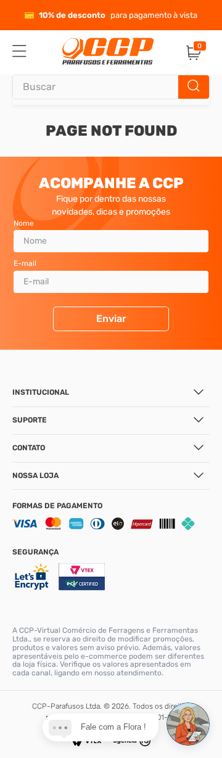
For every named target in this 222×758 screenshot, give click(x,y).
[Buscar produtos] (193, 87)
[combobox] (111, 87)
